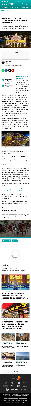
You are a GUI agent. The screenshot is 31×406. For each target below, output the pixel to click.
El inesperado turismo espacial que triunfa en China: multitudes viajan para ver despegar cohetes (8, 364)
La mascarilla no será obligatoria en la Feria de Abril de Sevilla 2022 (9, 81)
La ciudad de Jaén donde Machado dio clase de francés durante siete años (22, 345)
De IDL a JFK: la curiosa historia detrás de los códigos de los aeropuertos (15, 295)
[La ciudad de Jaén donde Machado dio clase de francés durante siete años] (22, 337)
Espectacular (15, 270)
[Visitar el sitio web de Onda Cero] (18, 386)
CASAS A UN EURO (6, 342)
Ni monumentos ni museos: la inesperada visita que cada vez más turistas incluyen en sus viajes (15, 325)
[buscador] (26, 4)
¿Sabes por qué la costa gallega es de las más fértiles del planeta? (21, 364)
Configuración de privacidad (21, 400)
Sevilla (14, 240)
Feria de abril (6, 240)
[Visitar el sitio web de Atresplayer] (15, 389)
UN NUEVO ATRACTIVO (7, 361)
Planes (17, 7)
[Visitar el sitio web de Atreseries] (12, 386)
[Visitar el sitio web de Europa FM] (25, 386)
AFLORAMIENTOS (20, 361)
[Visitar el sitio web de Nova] (25, 383)
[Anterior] (11, 1)
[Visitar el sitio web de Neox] (18, 383)
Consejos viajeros (6, 270)
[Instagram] (7, 63)
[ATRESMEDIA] (15, 378)
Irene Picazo (9, 61)
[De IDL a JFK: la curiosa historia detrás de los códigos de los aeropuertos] (15, 282)
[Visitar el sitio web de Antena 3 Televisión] (5, 383)
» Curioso (8, 10)
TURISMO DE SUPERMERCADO (9, 319)
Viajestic (3, 10)
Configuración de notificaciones (12, 402)
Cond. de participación (9, 400)
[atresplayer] (23, 4)
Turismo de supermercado (18, 1)
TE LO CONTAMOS (6, 291)
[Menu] (29, 4)
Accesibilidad (22, 402)
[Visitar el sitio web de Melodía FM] (7, 389)
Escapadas (5, 7)
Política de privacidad (13, 398)
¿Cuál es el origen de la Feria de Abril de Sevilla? (9, 87)
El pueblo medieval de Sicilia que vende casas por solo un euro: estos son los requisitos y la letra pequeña (8, 345)
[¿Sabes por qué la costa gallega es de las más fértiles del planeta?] (22, 356)
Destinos (11, 7)
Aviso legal (6, 398)
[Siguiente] (28, 1)
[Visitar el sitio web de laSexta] (12, 383)
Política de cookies (23, 398)
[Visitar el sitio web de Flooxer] (23, 389)
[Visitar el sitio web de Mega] (5, 386)
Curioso (6, 265)
